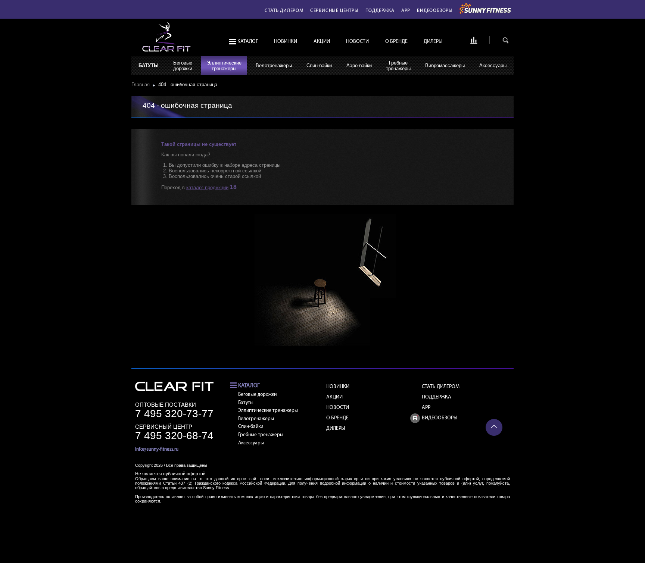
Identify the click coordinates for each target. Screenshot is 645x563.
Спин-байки (319, 65)
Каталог (247, 41)
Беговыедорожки (182, 65)
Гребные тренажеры (260, 434)
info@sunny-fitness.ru (156, 449)
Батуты (148, 65)
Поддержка (380, 10)
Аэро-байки (359, 65)
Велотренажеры (274, 65)
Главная (142, 84)
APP (405, 10)
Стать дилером (284, 10)
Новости (357, 41)
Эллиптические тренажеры (268, 410)
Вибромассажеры (445, 65)
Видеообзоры (435, 10)
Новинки (285, 41)
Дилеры (433, 41)
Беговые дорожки (257, 394)
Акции (322, 41)
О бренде (396, 41)
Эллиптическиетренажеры (224, 65)
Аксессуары (493, 65)
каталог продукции (207, 187)
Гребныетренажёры (398, 65)
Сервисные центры (334, 10)
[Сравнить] (473, 43)
